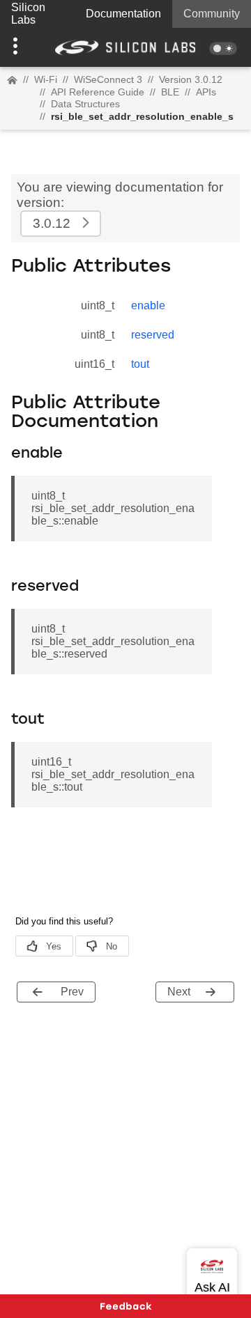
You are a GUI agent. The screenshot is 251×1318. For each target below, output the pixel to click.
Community (211, 14)
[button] (19, 47)
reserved (152, 335)
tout (140, 364)
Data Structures (85, 103)
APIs (206, 92)
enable (148, 305)
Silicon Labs (28, 13)
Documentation (123, 14)
